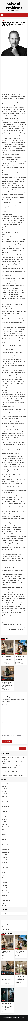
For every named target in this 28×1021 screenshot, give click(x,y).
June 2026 (4, 788)
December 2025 (5, 804)
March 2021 (4, 885)
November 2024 (5, 826)
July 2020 (4, 905)
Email (16, 722)
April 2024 (4, 837)
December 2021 (5, 862)
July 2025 (4, 816)
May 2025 (4, 821)
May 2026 (4, 791)
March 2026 (4, 796)
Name (3, 722)
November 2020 (5, 895)
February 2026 (5, 798)
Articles (3, 20)
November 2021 (5, 864)
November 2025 (5, 806)
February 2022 (5, 857)
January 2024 (5, 844)
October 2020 (5, 897)
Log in (3, 921)
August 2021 (5, 872)
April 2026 (4, 793)
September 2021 (6, 870)
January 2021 (5, 890)
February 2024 (5, 842)
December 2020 (5, 892)
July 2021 (4, 875)
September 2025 (6, 811)
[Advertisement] (14, 77)
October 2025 (5, 809)
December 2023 (5, 847)
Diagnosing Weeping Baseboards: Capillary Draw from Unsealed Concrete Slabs (13, 766)
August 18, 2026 (5, 1011)
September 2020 (6, 900)
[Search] (25, 15)
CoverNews (20, 1017)
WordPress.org (5, 929)
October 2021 (5, 867)
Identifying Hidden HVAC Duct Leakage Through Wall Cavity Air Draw (13, 758)
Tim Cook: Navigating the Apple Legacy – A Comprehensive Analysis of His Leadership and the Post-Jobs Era (14, 630)
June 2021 (4, 877)
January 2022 (5, 859)
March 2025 (4, 824)
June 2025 (4, 819)
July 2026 (4, 786)
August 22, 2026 (5, 689)
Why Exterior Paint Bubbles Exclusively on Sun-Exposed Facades (13, 762)
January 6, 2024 (11, 28)
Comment (4, 704)
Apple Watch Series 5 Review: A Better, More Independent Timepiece (12, 624)
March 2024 (4, 839)
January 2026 (5, 801)
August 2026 (5, 783)
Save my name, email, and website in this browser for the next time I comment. (12, 736)
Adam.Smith (5, 28)
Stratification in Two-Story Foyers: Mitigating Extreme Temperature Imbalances (12, 770)
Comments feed (5, 926)
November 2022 (5, 852)
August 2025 (5, 814)
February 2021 (5, 887)
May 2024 (4, 834)
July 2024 (4, 829)
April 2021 (4, 882)
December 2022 (5, 849)
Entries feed (5, 924)
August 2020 (5, 903)
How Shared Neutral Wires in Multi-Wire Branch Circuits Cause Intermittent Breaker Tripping (13, 774)
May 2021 (4, 880)
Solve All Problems (14, 5)
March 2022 (4, 854)
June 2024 (4, 831)
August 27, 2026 (5, 663)
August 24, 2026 (18, 663)
